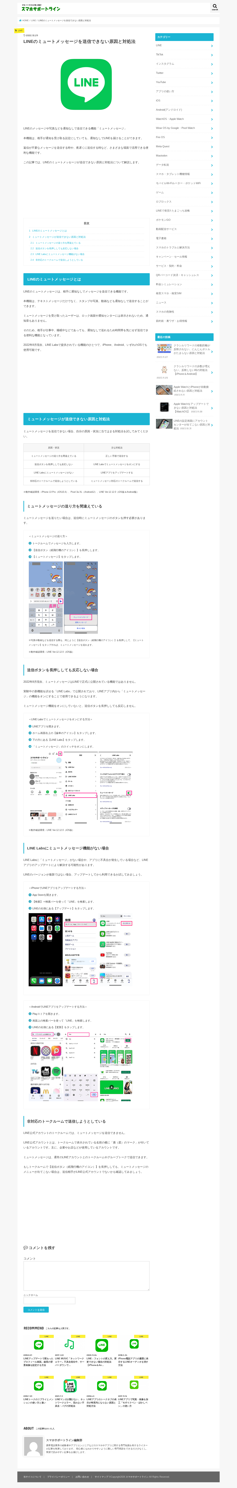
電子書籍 (161, 238)
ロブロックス (164, 201)
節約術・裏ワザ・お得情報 (171, 321)
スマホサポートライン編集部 (64, 1440)
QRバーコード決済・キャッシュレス (177, 275)
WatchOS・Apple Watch (170, 119)
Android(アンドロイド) (169, 109)
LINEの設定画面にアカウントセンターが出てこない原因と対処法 (192, 424)
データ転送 (162, 164)
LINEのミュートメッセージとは (48, 230)
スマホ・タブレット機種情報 (173, 174)
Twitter (159, 73)
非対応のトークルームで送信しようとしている (57, 260)
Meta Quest (162, 146)
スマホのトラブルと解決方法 (173, 247)
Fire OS (160, 137)
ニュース (161, 302)
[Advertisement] (86, 193)
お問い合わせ (82, 1476)
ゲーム (160, 192)
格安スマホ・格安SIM (168, 293)
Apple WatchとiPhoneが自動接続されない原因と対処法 (191, 391)
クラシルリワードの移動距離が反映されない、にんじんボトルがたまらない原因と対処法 (183, 351)
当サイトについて (32, 1476)
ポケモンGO (163, 219)
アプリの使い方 (165, 91)
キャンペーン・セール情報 (171, 256)
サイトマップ (101, 1476)
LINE (159, 45)
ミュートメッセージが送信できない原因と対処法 (57, 236)
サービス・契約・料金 (169, 265)
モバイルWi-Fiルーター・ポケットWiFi (178, 183)
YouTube (161, 82)
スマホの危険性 (165, 311)
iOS (158, 100)
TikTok (159, 54)
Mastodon (161, 155)
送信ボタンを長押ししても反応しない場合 (54, 248)
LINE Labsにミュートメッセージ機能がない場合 (57, 254)
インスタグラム (165, 63)
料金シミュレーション (169, 284)
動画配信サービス (166, 229)
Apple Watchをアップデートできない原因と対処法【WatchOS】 (191, 408)
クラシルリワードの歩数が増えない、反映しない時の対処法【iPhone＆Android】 (183, 372)
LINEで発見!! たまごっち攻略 (173, 210)
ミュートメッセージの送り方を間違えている (56, 243)
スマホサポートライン (137, 1476)
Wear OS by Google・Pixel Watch (175, 128)
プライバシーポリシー (58, 1476)
